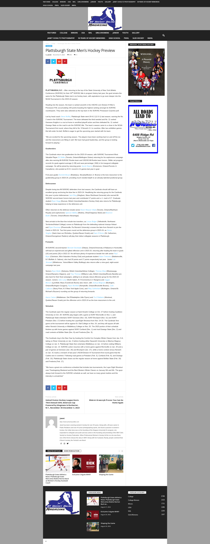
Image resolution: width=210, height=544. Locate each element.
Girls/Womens (83, 2)
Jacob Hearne (87, 166)
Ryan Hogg (56, 201)
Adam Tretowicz (105, 256)
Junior (93, 2)
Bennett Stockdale (74, 248)
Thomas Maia (100, 271)
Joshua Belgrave (98, 283)
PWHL (57, 5)
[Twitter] (67, 444)
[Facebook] (61, 444)
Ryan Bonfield (73, 286)
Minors (63, 2)
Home (47, 43)
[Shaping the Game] (111, 464)
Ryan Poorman (55, 227)
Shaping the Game (106, 474)
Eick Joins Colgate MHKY (81, 474)
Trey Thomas (75, 274)
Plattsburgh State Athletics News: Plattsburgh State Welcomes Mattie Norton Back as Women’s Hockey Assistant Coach (57, 478)
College (55, 2)
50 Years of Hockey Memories (148, 2)
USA (69, 2)
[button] (163, 35)
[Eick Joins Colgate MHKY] (84, 464)
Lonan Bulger (92, 221)
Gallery (108, 2)
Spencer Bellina (71, 213)
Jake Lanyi (62, 280)
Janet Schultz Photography (124, 2)
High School (48, 5)
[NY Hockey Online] (105, 18)
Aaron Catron (51, 297)
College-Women (133, 500)
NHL (74, 2)
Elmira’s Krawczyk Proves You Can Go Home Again (106, 401)
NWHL (74, 5)
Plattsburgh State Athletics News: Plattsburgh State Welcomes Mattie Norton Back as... (111, 500)
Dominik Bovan (64, 175)
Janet (49, 55)
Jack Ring (73, 195)
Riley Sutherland (94, 288)
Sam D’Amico (99, 233)
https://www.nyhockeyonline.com (69, 422)
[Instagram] (64, 444)
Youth (100, 2)
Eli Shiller (61, 157)
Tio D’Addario (98, 297)
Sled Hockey (65, 5)
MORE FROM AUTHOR (71, 451)
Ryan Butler (56, 271)
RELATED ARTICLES (54, 451)
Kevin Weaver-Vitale (88, 210)
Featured (46, 2)
